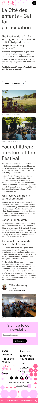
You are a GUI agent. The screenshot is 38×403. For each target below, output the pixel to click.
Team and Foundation (27, 357)
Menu (34, 3)
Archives (25, 372)
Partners (25, 351)
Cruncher (19, 386)
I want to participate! (12, 83)
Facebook (11, 378)
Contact (25, 367)
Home (8, 3)
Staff (23, 363)
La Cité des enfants (8, 367)
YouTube (21, 378)
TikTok (26, 378)
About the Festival (8, 360)
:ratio (26, 386)
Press (5, 373)
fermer (35, 400)
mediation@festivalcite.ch (17, 290)
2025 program (7, 353)
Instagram (16, 378)
